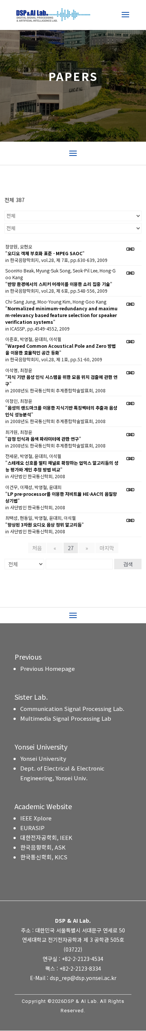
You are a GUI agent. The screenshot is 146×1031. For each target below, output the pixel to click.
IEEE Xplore (36, 818)
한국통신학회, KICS (43, 857)
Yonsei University (43, 758)
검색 (128, 564)
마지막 (107, 548)
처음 (37, 548)
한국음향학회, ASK (43, 847)
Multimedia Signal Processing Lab (65, 718)
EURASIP (32, 828)
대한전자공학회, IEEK (46, 837)
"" (45, 253)
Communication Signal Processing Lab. (72, 708)
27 (71, 548)
